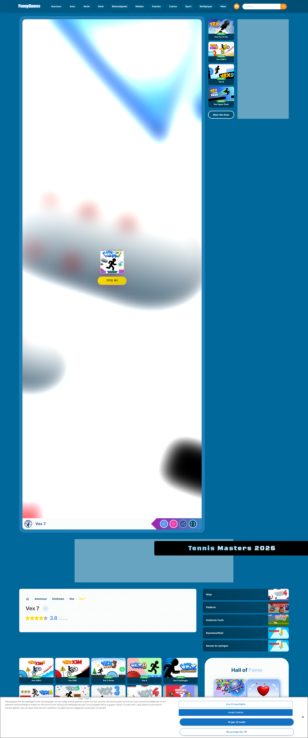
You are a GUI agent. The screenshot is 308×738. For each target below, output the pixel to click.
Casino (173, 6)
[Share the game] (183, 524)
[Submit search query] (283, 6)
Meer (223, 6)
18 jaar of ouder (237, 722)
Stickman (58, 599)
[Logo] (29, 6)
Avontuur (56, 6)
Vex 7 (82, 599)
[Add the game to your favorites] (45, 608)
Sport (188, 6)
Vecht (86, 6)
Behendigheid (119, 6)
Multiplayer (206, 6)
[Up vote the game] (164, 524)
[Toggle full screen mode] (193, 524)
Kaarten (156, 6)
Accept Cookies (235, 712)
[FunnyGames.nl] (28, 599)
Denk (101, 6)
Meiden (140, 6)
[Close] (302, 717)
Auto (72, 6)
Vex (71, 599)
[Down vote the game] (174, 524)
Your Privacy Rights (235, 704)
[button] (237, 6)
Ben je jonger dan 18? (236, 731)
